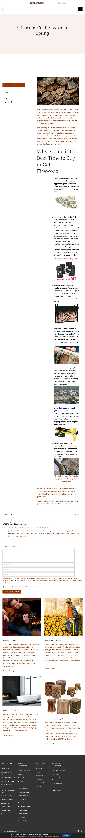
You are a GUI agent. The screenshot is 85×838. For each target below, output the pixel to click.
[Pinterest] (11, 102)
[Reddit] (8, 102)
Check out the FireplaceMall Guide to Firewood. (58, 504)
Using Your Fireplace (17, 85)
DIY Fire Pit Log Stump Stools (55, 719)
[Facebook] (2, 102)
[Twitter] (5, 102)
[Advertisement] (42, 59)
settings (56, 836)
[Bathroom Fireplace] (21, 691)
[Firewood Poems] (21, 617)
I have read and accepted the (21, 587)
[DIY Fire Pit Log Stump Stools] (63, 695)
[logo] (37, 3)
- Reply (48, 528)
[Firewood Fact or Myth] (63, 617)
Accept (66, 835)
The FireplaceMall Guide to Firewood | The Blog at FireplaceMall (17, 528)
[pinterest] (82, 831)
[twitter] (78, 831)
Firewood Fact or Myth (53, 640)
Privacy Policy (19, 580)
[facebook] (75, 831)
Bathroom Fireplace (10, 710)
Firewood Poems (9, 640)
